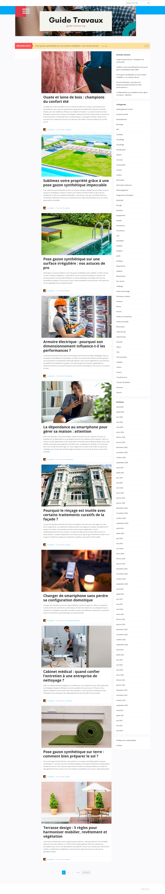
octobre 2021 (121, 700)
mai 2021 (119, 725)
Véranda (119, 387)
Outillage (119, 286)
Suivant (86, 872)
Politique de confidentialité (126, 740)
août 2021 (119, 710)
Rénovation (69, 459)
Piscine (119, 311)
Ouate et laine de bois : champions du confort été (73, 99)
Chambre (119, 134)
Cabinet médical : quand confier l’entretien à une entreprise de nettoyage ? (71, 676)
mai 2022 (119, 665)
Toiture (119, 367)
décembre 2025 (122, 447)
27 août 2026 (60, 130)
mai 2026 (119, 422)
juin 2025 (119, 478)
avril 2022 (119, 670)
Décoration (120, 180)
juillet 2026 (120, 412)
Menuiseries (121, 276)
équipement (120, 215)
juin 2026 (119, 417)
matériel (119, 271)
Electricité (69, 376)
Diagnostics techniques (124, 195)
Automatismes (121, 119)
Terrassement (121, 357)
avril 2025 (119, 488)
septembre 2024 (122, 523)
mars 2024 (120, 553)
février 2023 (120, 619)
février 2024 (120, 559)
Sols (117, 352)
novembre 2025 (122, 452)
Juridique (119, 261)
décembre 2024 (122, 508)
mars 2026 (120, 432)
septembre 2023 (122, 584)
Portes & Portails (122, 322)
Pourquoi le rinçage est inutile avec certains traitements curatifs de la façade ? (74, 515)
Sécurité (119, 342)
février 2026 (120, 437)
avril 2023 (119, 609)
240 (78, 872)
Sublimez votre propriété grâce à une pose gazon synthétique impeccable (76, 182)
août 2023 (119, 589)
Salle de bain (121, 332)
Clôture (119, 155)
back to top (145, 889)
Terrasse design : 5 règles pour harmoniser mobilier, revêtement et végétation (75, 832)
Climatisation (121, 150)
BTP (117, 129)
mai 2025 (119, 483)
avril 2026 (119, 427)
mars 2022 (120, 675)
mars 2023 (120, 614)
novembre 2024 (122, 513)
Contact (119, 745)
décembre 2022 (122, 629)
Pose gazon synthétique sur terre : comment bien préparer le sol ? (73, 754)
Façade (68, 545)
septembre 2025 (122, 462)
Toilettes (119, 362)
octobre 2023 (121, 579)
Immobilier (120, 241)
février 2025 (120, 498)
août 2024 (119, 528)
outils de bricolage (123, 291)
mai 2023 (119, 604)
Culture (119, 175)
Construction (121, 165)
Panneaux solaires (123, 296)
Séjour (118, 347)
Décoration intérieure (73, 620)
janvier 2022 (120, 685)
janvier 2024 (120, 564)
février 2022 (120, 680)
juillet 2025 (120, 473)
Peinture (119, 301)
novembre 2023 (122, 574)
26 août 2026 (60, 545)
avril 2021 (119, 731)
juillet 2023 (120, 594)
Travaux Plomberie (123, 382)
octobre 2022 (121, 639)
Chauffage (120, 139)
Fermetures (120, 225)
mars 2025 (120, 493)
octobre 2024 (121, 518)
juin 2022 (119, 660)
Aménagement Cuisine (124, 109)
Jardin (68, 208)
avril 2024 (119, 548)
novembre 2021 (122, 695)
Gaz (117, 236)
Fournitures (120, 231)
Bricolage (119, 124)
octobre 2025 (121, 457)
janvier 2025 (120, 503)
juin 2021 (119, 720)
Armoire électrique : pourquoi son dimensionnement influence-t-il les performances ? (74, 346)
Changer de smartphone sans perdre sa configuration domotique (75, 597)
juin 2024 (119, 538)
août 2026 (119, 407)
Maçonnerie (120, 266)
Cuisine (119, 170)
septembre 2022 (122, 645)
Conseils (119, 160)
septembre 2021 (122, 705)
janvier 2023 (120, 624)
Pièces (118, 306)
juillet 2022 (120, 655)
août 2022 (119, 650)
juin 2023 (119, 599)
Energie (119, 205)
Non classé (120, 281)
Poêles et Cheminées (124, 317)
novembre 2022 (122, 634)
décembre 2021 (122, 690)
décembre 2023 (122, 569)
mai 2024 (119, 543)
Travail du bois (121, 377)
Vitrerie (119, 392)
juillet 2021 (120, 715)
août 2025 (119, 468)
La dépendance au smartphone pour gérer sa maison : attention (75, 429)
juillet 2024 (120, 533)
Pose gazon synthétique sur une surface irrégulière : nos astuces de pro (67, 46)
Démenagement (122, 190)
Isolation (68, 130)
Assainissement (122, 114)
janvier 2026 (120, 442)
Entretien (69, 701)
